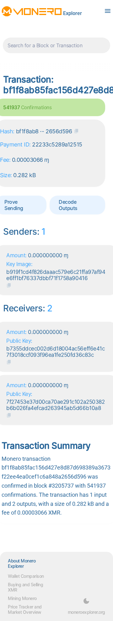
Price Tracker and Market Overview (25, 609)
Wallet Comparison (26, 576)
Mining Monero (22, 598)
